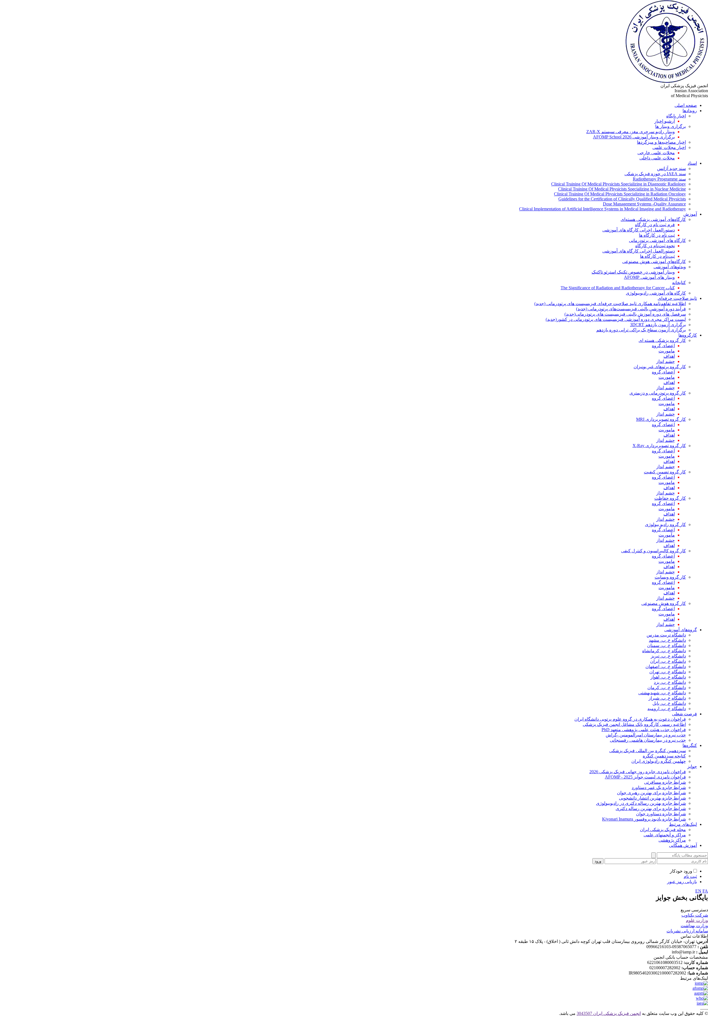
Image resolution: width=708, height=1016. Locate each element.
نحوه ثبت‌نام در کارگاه (655, 245)
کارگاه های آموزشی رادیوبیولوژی (656, 293)
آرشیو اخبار (664, 121)
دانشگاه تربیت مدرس (666, 635)
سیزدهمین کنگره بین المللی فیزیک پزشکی (647, 750)
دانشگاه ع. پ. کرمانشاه (664, 650)
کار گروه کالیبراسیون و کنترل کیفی (653, 550)
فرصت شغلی (684, 713)
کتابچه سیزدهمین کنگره (664, 756)
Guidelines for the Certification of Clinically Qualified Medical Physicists (622, 199)
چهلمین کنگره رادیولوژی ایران (658, 761)
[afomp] (700, 988)
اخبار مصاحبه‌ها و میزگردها (661, 142)
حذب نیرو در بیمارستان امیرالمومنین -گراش (646, 735)
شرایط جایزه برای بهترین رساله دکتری (651, 808)
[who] (702, 998)
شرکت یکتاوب (694, 915)
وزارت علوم (697, 920)
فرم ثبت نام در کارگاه (655, 224)
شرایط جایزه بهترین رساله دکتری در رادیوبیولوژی (641, 803)
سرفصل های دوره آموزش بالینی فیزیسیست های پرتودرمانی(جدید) (625, 314)
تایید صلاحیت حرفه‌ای (677, 298)
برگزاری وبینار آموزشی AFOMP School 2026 (634, 137)
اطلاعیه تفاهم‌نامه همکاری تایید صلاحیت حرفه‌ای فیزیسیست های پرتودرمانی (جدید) (610, 303)
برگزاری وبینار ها (670, 126)
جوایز (692, 766)
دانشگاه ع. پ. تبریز (668, 656)
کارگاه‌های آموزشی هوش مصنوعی (654, 261)
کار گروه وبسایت (670, 577)
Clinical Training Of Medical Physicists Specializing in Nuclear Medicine (622, 189)
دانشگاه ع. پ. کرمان (666, 687)
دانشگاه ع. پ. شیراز (667, 698)
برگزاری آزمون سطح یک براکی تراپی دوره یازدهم (641, 330)
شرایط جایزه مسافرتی (665, 782)
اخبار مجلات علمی (669, 147)
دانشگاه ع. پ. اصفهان (665, 666)
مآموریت (666, 535)
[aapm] (701, 993)
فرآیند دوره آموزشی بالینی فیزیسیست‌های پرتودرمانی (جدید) (631, 308)
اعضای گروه (663, 345)
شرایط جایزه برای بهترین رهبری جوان (651, 792)
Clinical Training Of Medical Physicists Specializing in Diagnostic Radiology (618, 184)
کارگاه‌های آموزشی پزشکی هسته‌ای (653, 219)
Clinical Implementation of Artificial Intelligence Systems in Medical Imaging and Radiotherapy (602, 209)
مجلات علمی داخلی (657, 158)
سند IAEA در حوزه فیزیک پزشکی (655, 173)
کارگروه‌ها (687, 335)
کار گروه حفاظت (670, 498)
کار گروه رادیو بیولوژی (665, 524)
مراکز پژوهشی (672, 840)
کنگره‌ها (690, 745)
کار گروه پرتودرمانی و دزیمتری (657, 393)
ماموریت (666, 351)
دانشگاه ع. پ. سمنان (666, 645)
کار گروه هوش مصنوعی (663, 603)
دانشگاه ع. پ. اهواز (668, 677)
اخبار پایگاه (676, 116)
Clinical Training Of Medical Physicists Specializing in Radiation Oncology (620, 194)
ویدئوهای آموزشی (670, 266)
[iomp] (701, 983)
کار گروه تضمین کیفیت (665, 472)
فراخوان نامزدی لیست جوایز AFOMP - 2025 (645, 777)
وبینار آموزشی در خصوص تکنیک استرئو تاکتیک (633, 272)
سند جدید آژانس (671, 168)
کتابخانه (679, 282)
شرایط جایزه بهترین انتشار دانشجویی (652, 798)
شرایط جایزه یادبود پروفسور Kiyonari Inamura (644, 819)
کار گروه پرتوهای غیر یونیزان (660, 366)
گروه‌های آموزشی (680, 629)
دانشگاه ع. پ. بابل (669, 703)
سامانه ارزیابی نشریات (687, 931)
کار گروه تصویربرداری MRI (661, 419)
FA (705, 891)
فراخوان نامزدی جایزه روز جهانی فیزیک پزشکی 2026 (637, 771)
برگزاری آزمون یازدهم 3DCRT (658, 324)
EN (698, 891)
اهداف (669, 356)
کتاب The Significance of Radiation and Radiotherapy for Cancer (618, 287)
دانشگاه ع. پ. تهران (667, 671)
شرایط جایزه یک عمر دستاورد (659, 787)
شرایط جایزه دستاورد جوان (661, 813)
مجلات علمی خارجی (656, 152)
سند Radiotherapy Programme (659, 179)
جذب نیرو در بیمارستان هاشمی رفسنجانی (648, 740)
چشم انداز (665, 361)
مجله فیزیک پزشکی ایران (663, 829)
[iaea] (702, 1003)
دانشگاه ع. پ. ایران (668, 661)
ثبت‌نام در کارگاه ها (657, 256)
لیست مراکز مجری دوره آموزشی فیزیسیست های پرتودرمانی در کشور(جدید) (616, 319)
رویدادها (690, 110)
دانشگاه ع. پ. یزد (670, 682)
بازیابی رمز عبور (682, 881)
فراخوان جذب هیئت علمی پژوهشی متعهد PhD (644, 729)
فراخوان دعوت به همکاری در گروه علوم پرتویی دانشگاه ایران (630, 719)
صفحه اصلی (686, 105)
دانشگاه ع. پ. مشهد (667, 640)
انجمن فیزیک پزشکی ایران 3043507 (609, 1013)
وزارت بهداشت (694, 925)
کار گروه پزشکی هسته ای (662, 340)
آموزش (690, 214)
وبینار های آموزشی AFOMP (649, 277)
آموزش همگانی (683, 845)
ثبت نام (690, 876)
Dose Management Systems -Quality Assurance (644, 204)
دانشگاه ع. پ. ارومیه (666, 708)
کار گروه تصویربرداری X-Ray (659, 445)
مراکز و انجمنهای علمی (665, 834)
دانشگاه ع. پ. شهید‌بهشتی (662, 692)
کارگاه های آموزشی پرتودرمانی (657, 240)
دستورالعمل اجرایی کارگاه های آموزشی (638, 230)
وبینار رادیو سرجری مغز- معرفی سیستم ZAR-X (630, 131)
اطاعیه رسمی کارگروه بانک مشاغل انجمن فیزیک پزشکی (634, 724)
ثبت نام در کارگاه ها (657, 235)
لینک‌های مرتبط (683, 824)
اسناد (692, 163)
